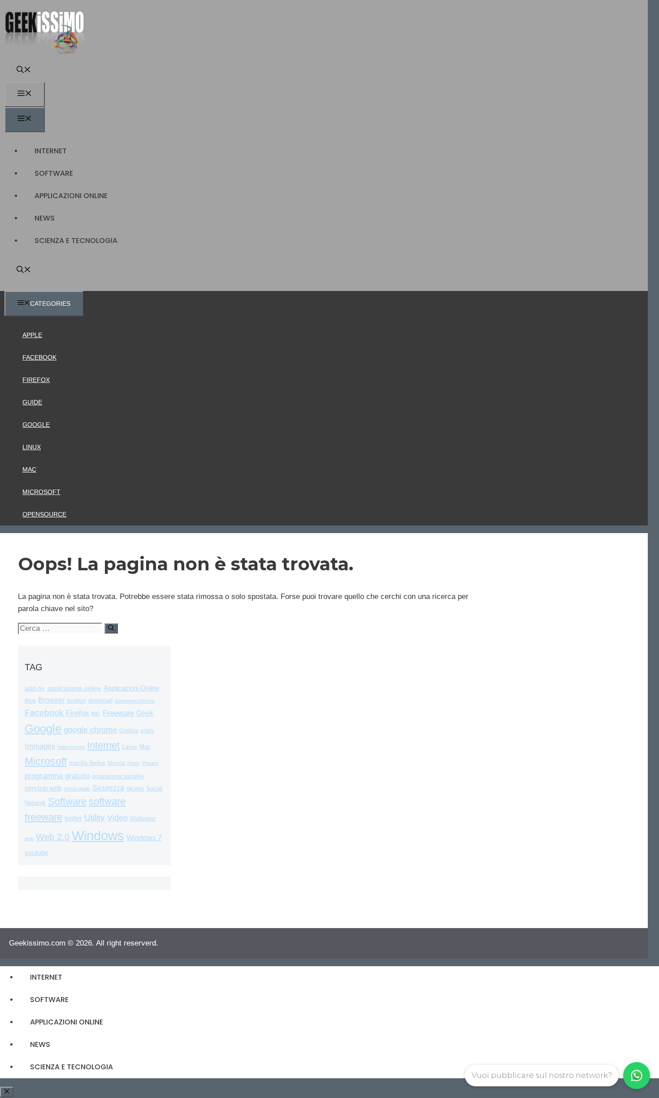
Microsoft (41, 491)
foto (95, 714)
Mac (29, 469)
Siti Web (135, 788)
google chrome (90, 729)
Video (117, 817)
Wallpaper (143, 818)
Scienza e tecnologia (76, 240)
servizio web (43, 788)
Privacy (150, 763)
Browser (51, 700)
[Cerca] (111, 628)
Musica (116, 763)
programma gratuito (57, 776)
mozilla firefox (87, 762)
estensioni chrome (135, 700)
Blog (30, 701)
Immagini (40, 746)
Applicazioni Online (71, 196)
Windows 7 (144, 838)
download (100, 700)
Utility (94, 817)
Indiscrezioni (71, 747)
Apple (32, 335)
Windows (98, 835)
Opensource (44, 514)
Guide (32, 402)
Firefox (36, 379)
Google (36, 424)
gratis (147, 731)
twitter (73, 818)
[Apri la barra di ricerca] (23, 70)
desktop (76, 700)
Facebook (39, 357)
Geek (144, 713)
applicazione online (74, 688)
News (45, 218)
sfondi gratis (77, 788)
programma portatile (118, 776)
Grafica (128, 730)
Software (54, 173)
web (29, 838)
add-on (35, 688)
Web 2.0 (52, 837)
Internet (51, 151)
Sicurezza (108, 788)
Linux (31, 447)
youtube (36, 852)
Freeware (118, 713)
